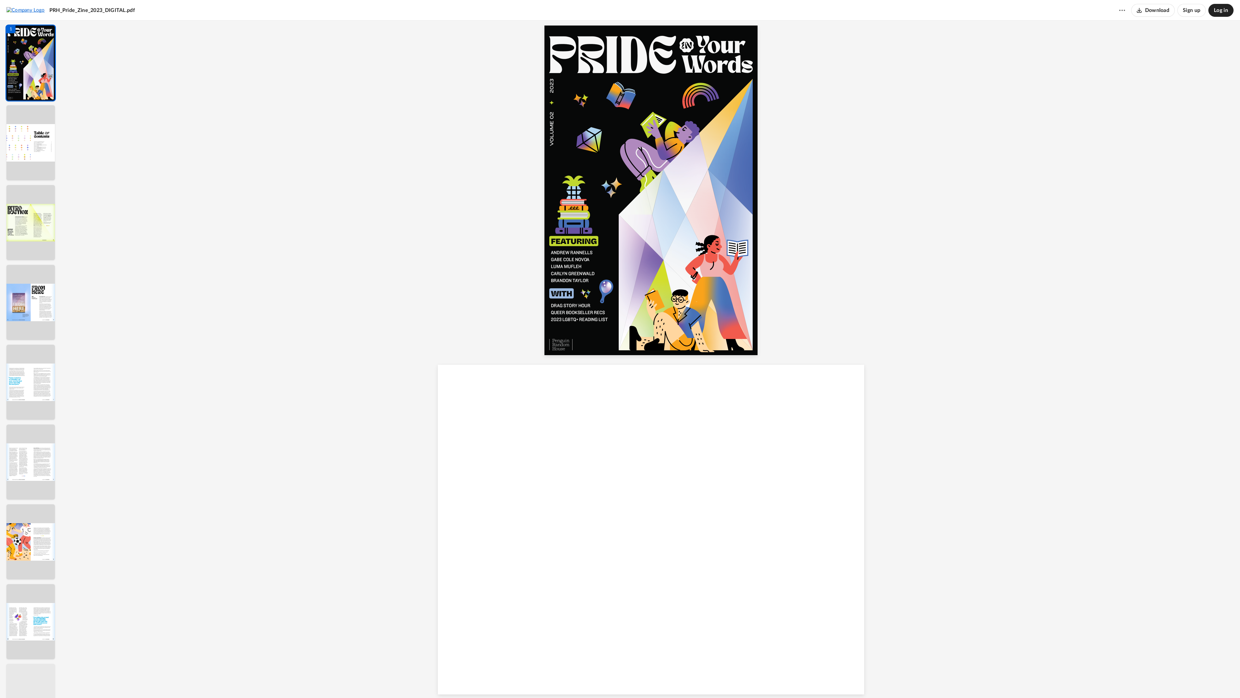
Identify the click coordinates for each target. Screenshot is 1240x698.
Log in (1221, 10)
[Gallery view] (699, 682)
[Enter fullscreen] (710, 682)
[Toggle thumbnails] (591, 682)
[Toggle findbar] (603, 682)
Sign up (1191, 10)
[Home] (25, 10)
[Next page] (638, 682)
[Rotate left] (686, 682)
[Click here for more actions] (1122, 10)
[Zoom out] (652, 682)
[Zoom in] (673, 682)
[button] (30, 63)
